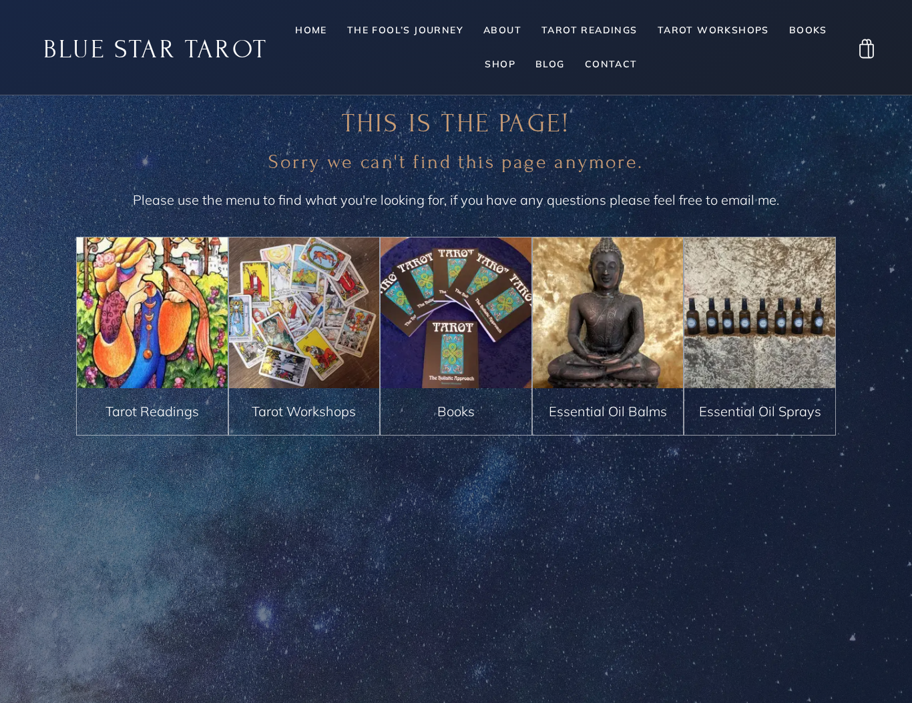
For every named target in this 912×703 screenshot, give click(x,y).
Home (311, 30)
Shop (500, 64)
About (502, 30)
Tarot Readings (589, 30)
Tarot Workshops (713, 30)
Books (808, 30)
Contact (611, 64)
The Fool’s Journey (405, 30)
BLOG (550, 64)
